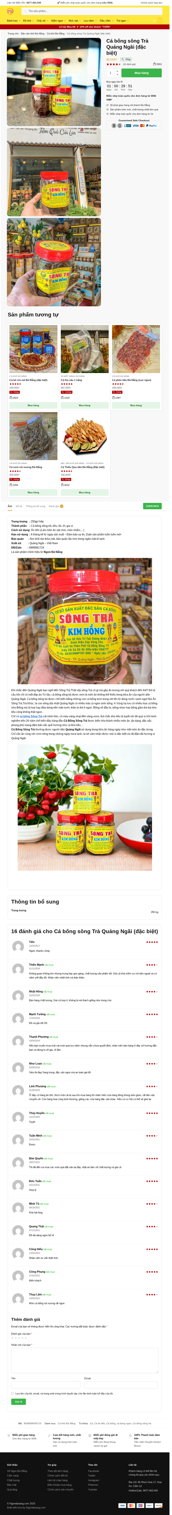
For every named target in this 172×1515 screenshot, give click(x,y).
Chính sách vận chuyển (61, 1489)
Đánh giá (54, 506)
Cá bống (110, 1423)
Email (87, 1378)
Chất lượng (13, 1480)
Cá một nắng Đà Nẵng (73, 376)
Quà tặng (12, 1489)
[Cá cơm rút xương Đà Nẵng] (33, 436)
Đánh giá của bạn (21, 1333)
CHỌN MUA (152, 506)
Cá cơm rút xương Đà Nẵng (25, 467)
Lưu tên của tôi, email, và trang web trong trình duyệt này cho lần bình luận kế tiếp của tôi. (64, 1393)
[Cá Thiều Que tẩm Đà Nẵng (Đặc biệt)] (85, 436)
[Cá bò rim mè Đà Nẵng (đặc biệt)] (33, 349)
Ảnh (10, 506)
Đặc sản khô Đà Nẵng (32, 33)
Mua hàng (142, 73)
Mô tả (19, 506)
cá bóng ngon (124, 1423)
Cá (91, 1423)
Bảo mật (11, 1484)
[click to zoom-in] (54, 82)
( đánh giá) (129, 64)
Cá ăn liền (99, 1423)
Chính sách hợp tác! (151, 2)
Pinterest (93, 1484)
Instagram (93, 1480)
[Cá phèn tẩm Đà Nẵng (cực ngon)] (136, 349)
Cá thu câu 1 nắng (71, 380)
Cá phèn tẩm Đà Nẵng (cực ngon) (131, 380)
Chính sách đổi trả (58, 1475)
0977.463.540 (33, 2)
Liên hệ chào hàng (58, 1480)
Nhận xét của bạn (21, 1344)
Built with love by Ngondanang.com (26, 1507)
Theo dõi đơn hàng (58, 1471)
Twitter (91, 1475)
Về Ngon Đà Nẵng (17, 1471)
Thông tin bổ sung (35, 506)
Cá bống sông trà (142, 1423)
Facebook (93, 1471)
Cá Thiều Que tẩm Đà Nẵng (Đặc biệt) (82, 467)
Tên (13, 1378)
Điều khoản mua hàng (60, 1484)
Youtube (92, 1489)
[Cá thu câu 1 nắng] (85, 349)
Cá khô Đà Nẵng (55, 33)
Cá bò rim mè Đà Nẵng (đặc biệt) (28, 380)
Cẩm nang (12, 1475)
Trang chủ (13, 33)
